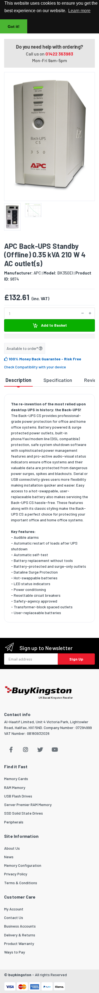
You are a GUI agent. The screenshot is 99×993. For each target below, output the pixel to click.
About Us (12, 848)
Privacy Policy (15, 873)
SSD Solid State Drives (23, 813)
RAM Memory (14, 787)
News (8, 856)
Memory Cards (16, 778)
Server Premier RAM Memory (28, 804)
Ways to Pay (14, 952)
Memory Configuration (22, 865)
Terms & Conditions (20, 882)
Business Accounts (20, 926)
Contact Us (13, 917)
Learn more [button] (79, 10)
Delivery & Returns (19, 935)
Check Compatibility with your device (35, 367)
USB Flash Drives (18, 796)
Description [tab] (18, 380)
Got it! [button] (14, 26)
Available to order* (23, 348)
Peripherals (13, 822)
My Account (13, 909)
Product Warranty (19, 943)
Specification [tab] (57, 380)
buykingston (19, 974)
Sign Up (76, 659)
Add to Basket (53, 325)
